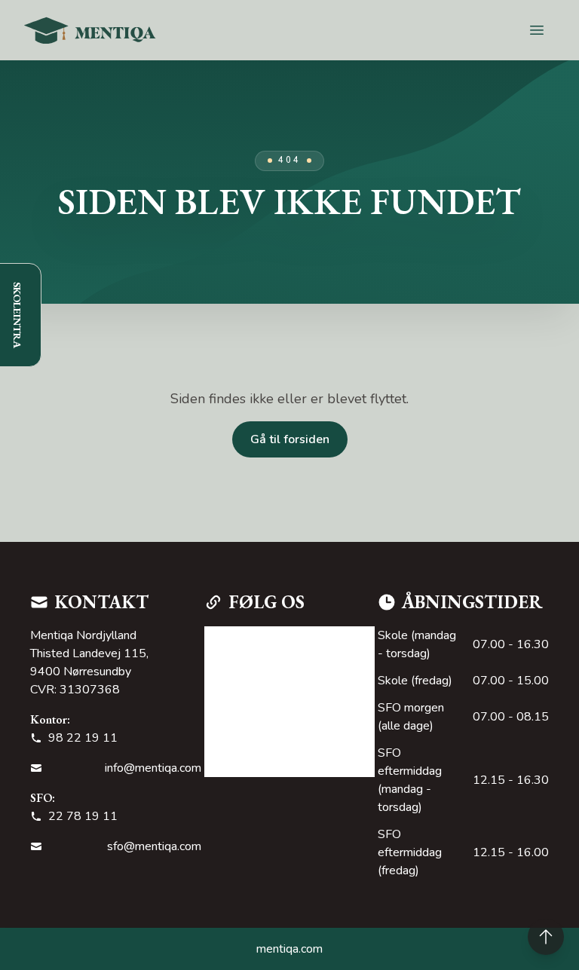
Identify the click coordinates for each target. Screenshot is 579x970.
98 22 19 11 (83, 738)
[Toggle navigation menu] (537, 30)
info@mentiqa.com (153, 768)
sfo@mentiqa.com (154, 846)
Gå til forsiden (289, 439)
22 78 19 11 (83, 816)
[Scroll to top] (546, 937)
